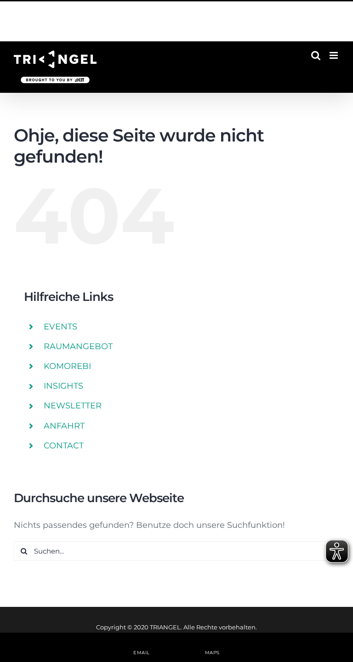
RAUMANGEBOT (78, 346)
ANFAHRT (64, 426)
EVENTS (60, 327)
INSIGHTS (63, 386)
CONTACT (64, 446)
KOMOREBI (67, 366)
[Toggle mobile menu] (334, 55)
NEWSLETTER (73, 406)
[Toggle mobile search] (315, 55)
